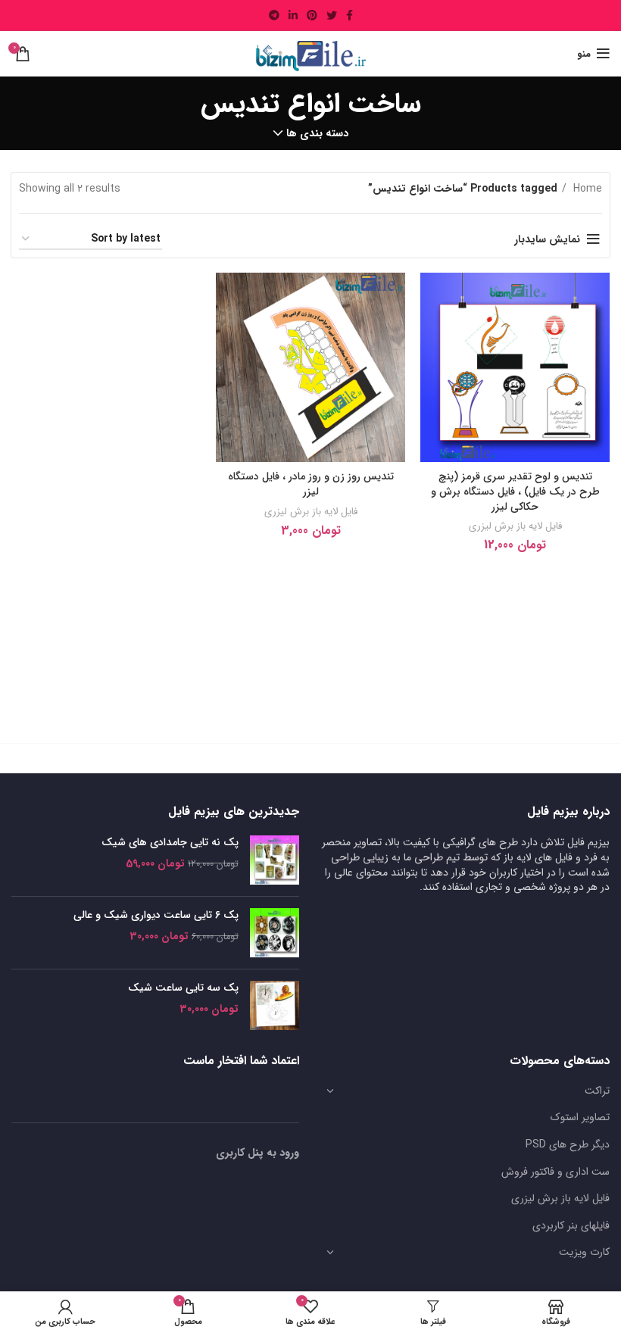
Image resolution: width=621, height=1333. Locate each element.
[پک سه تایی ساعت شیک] (274, 1005)
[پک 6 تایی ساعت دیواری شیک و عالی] (274, 932)
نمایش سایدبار (547, 239)
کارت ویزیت (584, 1252)
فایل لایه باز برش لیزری (515, 526)
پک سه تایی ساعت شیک (183, 988)
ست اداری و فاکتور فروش (555, 1171)
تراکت (597, 1090)
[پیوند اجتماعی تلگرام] (274, 15)
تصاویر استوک (580, 1117)
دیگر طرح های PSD (568, 1144)
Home (586, 188)
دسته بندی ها (317, 133)
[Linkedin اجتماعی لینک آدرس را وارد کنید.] (293, 15)
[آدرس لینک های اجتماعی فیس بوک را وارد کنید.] (349, 15)
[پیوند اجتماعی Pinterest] (312, 15)
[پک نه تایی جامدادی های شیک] (274, 860)
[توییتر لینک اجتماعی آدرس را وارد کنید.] (332, 15)
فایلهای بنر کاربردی (571, 1225)
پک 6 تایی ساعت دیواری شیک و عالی (156, 915)
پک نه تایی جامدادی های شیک (170, 843)
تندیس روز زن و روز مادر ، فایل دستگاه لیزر (311, 484)
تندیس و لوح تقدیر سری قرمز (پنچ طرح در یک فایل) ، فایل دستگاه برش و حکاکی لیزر (515, 491)
